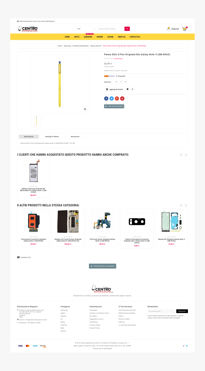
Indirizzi (122, 322)
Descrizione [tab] (28, 136)
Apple (63, 313)
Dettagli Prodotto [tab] (52, 136)
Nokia (63, 322)
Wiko (62, 328)
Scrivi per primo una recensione (102, 266)
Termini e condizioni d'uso (99, 313)
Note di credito (124, 319)
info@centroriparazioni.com (36, 319)
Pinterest (122, 98)
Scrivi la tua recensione (114, 106)
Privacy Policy (95, 325)
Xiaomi (63, 331)
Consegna (93, 310)
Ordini (121, 316)
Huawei (63, 316)
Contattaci (94, 322)
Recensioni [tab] (75, 136)
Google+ (117, 98)
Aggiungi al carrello (114, 89)
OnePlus (64, 325)
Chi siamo (93, 316)
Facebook (106, 98)
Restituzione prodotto (127, 313)
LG (62, 319)
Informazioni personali (127, 310)
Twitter (111, 98)
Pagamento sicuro (96, 319)
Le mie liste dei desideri (127, 325)
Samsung (64, 310)
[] (127, 29)
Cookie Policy (95, 328)
